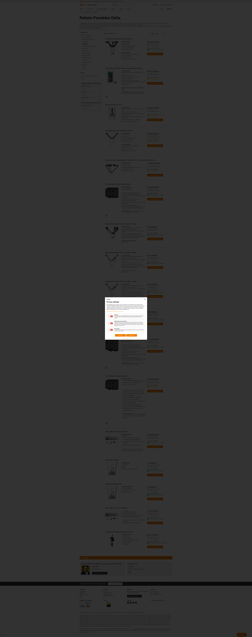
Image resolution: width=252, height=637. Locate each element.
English (108, 299)
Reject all (120, 335)
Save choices (126, 338)
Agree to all (131, 335)
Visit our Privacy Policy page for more (115, 311)
